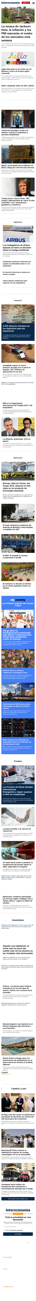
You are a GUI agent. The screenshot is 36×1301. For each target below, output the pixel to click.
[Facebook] (13, 1248)
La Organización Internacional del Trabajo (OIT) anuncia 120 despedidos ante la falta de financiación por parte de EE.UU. (17, 411)
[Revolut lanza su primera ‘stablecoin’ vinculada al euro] (18, 658)
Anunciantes (7, 1264)
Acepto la (14, 1230)
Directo (26, 2)
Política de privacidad (10, 1278)
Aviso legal (6, 1275)
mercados (18, 458)
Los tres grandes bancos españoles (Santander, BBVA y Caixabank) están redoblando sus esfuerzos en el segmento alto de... (18, 835)
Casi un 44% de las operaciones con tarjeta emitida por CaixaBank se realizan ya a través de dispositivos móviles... (17, 376)
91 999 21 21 (7, 1294)
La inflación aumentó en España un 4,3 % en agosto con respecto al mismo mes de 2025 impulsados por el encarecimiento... (18, 445)
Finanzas (18, 300)
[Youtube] (18, 1248)
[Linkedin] (28, 1248)
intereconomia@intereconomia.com (14, 1291)
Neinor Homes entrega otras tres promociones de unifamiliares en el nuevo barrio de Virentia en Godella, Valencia (18, 1068)
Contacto (6, 1272)
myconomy (6, 1261)
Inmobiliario (18, 920)
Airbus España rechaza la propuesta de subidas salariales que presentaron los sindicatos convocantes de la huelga (18, 254)
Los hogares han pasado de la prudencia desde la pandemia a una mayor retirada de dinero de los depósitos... (17, 336)
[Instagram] (23, 1248)
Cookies (5, 1281)
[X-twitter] (7, 1248)
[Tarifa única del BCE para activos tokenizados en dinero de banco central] (18, 692)
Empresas (18, 222)
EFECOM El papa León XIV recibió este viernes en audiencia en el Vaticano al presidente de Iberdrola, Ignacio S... (17, 1123)
